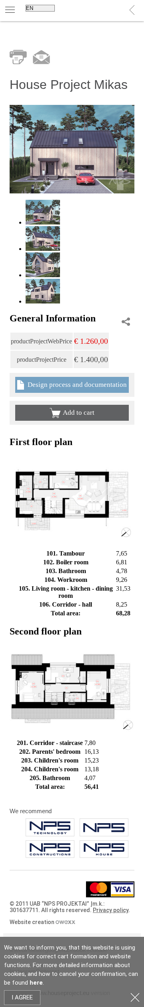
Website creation (33, 922)
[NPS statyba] (50, 827)
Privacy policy (110, 910)
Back (132, 10)
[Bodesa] (104, 849)
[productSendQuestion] (41, 57)
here (36, 982)
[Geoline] (50, 849)
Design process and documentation (76, 384)
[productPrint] (18, 57)
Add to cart (78, 412)
